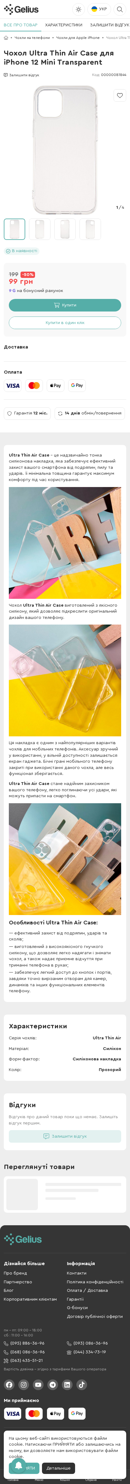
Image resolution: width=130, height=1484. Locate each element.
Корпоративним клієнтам (30, 1299)
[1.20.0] (21, 9)
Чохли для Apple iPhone (78, 38)
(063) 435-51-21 (26, 1360)
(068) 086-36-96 (27, 1352)
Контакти (76, 1273)
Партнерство (18, 1282)
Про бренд (15, 1273)
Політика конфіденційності (95, 1282)
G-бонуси (77, 1308)
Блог (9, 1290)
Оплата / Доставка (87, 1290)
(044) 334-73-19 (90, 1352)
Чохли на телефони (32, 38)
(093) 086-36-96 (91, 1343)
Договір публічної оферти (95, 1316)
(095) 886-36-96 (27, 1343)
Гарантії (75, 1299)
